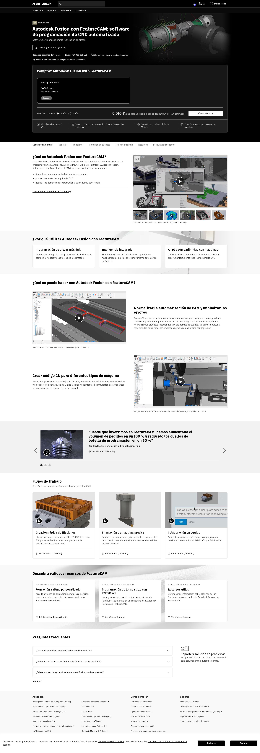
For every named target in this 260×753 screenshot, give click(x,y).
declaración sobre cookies (111, 741)
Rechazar (211, 743)
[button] (102, 651)
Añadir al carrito (205, 113)
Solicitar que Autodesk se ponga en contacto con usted (60, 59)
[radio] (83, 90)
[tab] (140, 215)
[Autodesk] (41, 4)
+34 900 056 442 (79, 55)
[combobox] (81, 4)
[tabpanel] (180, 181)
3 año (75, 113)
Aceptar (244, 743)
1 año (63, 113)
